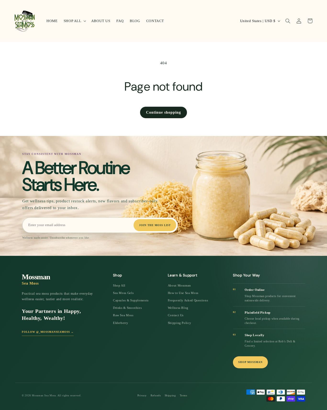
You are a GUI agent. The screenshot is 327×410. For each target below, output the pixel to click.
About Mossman (179, 285)
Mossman (36, 279)
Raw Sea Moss (123, 315)
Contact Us (176, 315)
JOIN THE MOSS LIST (155, 225)
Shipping (170, 395)
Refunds (156, 395)
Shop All (119, 285)
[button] (74, 21)
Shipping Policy (179, 323)
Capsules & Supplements (131, 300)
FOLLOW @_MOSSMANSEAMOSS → (48, 331)
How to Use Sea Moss (183, 293)
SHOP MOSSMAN (250, 362)
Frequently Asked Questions (188, 300)
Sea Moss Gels (123, 293)
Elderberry (120, 323)
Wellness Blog (178, 308)
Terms (183, 395)
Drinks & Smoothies (127, 308)
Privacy (142, 395)
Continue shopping (163, 112)
